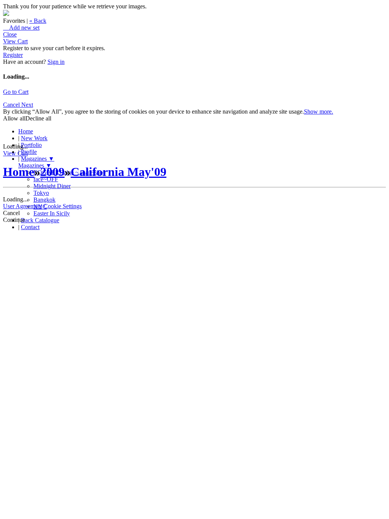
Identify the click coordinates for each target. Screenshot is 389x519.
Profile (29, 152)
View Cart (15, 41)
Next (27, 104)
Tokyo (41, 193)
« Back (37, 20)
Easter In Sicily (51, 213)
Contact (30, 227)
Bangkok (44, 199)
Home (25, 131)
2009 (52, 172)
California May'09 (118, 172)
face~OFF (45, 179)
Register (13, 55)
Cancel (12, 104)
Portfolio (31, 145)
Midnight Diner (52, 186)
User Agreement (22, 206)
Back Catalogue (40, 220)
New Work (34, 138)
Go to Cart (15, 92)
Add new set (21, 27)
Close (10, 34)
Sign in (56, 62)
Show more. (318, 111)
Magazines (37, 158)
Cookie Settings (63, 206)
